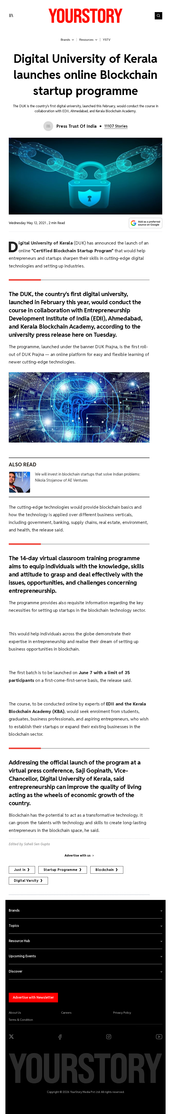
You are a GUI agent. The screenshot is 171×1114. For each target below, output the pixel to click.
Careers (66, 1012)
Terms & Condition (21, 1020)
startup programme (61, 870)
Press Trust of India (77, 126)
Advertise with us (78, 855)
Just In (20, 870)
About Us (15, 1012)
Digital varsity (26, 880)
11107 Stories (116, 126)
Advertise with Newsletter (33, 997)
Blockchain (105, 870)
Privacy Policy (122, 1012)
